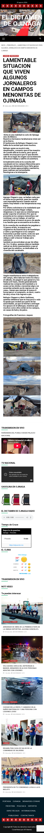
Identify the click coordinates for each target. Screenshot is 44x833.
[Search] (40, 39)
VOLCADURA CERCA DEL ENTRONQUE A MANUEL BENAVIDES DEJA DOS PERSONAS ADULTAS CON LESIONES (20, 668)
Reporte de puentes (11, 530)
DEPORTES (7, 622)
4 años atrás (8, 106)
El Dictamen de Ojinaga (22, 20)
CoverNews (16, 829)
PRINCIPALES (14, 56)
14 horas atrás (8, 632)
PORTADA (7, 801)
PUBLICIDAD (13, 815)
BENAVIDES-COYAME (31, 801)
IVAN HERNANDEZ (19, 106)
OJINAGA (6, 56)
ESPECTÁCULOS (13, 811)
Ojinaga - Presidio (9, 533)
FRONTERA (10, 806)
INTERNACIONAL (28, 811)
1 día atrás (7, 673)
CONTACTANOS (27, 815)
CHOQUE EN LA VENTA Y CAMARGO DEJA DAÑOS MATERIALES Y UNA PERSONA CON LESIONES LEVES (20, 709)
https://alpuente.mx (16, 545)
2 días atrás (8, 753)
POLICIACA (13, 661)
